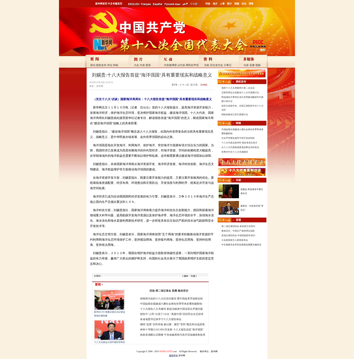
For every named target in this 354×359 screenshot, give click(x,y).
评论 (109, 65)
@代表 (181, 65)
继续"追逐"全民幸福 (151, 324)
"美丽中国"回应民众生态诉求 (186, 314)
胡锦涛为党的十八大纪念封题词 (158, 298)
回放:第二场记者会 (160, 290)
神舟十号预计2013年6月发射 (156, 329)
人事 (222, 3)
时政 (208, 3)
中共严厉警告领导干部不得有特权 (238, 138)
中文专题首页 (115, 3)
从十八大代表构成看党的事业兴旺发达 (240, 147)
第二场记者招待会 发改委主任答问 (238, 226)
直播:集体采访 (180, 290)
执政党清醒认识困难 (151, 334)
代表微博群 (170, 65)
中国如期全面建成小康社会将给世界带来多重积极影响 (171, 303)
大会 (136, 65)
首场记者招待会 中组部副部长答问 (238, 235)
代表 (142, 65)
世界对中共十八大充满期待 (234, 152)
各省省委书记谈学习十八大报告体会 (160, 319)
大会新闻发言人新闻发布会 (234, 240)
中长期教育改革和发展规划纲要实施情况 (241, 244)
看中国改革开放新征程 (190, 298)
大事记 (227, 65)
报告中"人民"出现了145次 (154, 314)
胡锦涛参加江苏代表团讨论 (234, 114)
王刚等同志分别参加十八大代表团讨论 (240, 92)
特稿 (115, 65)
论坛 (244, 3)
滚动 (92, 65)
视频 (236, 3)
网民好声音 (192, 65)
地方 (215, 3)
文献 (206, 65)
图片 (229, 3)
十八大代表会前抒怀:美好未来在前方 (239, 142)
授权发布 (101, 65)
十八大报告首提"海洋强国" (188, 329)
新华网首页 (101, 3)
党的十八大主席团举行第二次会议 (238, 88)
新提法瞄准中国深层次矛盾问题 (185, 309)
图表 (148, 65)
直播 (252, 65)
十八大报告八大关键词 (153, 309)
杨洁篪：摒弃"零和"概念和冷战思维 (184, 324)
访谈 (246, 65)
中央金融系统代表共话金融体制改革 (184, 334)
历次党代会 (216, 65)
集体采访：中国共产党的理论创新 (238, 231)
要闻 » (99, 284)
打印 (194, 85)
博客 (251, 3)
